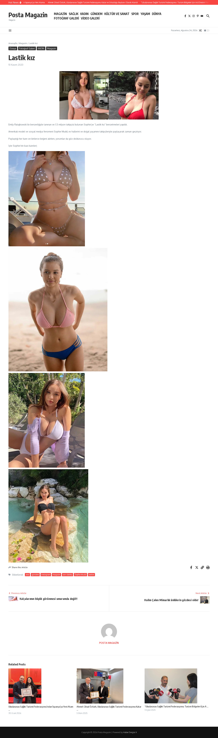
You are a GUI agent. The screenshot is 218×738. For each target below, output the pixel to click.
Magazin (23, 43)
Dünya (13, 48)
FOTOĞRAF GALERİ (66, 18)
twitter (91, 574)
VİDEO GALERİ (90, 18)
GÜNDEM (96, 14)
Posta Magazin (28, 15)
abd (27, 574)
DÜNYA (156, 14)
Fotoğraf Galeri (27, 48)
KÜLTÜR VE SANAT (116, 14)
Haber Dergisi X (130, 732)
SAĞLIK (73, 14)
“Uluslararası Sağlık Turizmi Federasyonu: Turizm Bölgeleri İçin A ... (176, 706)
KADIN (84, 14)
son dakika (67, 574)
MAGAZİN (60, 14)
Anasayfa (12, 43)
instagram (45, 574)
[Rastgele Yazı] (200, 30)
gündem (35, 574)
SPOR (135, 14)
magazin (56, 574)
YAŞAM (145, 14)
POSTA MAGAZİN (109, 642)
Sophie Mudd (80, 574)
